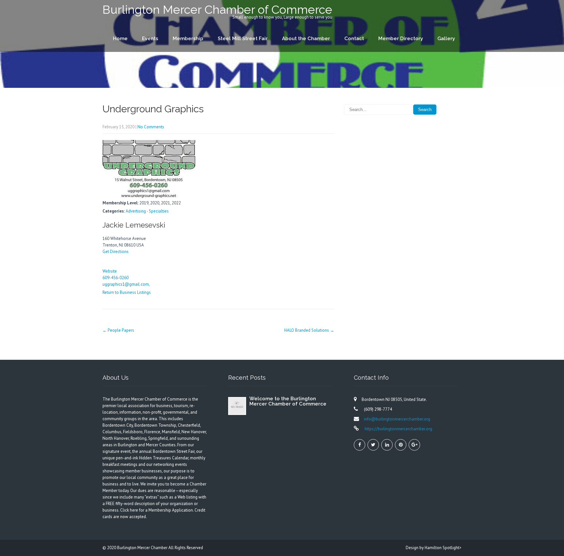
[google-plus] (414, 445)
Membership (188, 38)
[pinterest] (400, 445)
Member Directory (400, 38)
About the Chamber (306, 38)
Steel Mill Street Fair (243, 38)
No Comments (150, 127)
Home (120, 38)
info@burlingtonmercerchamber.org (397, 419)
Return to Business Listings (126, 292)
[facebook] (359, 445)
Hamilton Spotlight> (443, 547)
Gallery (446, 38)
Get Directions (115, 251)
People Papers (118, 330)
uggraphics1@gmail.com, (126, 284)
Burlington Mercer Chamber (142, 547)
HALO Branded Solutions (309, 330)
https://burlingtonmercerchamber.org (398, 429)
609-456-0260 (115, 277)
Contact (354, 38)
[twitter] (373, 445)
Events (150, 38)
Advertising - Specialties (147, 211)
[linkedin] (387, 445)
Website (109, 271)
